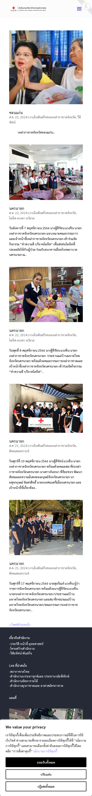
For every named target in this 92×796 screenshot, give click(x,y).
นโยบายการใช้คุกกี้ (45, 751)
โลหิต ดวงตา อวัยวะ (22, 218)
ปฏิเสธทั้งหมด (46, 786)
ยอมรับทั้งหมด (46, 762)
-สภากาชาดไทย (19, 671)
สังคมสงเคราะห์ (19, 451)
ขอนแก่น (16, 112)
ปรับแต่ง (46, 774)
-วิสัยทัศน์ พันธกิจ (20, 653)
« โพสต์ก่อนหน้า (19, 624)
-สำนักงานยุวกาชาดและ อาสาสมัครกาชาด (36, 685)
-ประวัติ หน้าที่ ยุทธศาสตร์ (26, 644)
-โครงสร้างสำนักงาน (22, 648)
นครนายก (16, 208)
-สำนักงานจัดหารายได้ (23, 681)
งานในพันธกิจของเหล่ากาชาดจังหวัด (52, 117)
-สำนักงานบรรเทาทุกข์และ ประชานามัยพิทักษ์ (39, 676)
